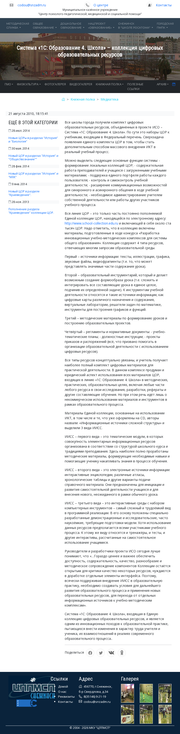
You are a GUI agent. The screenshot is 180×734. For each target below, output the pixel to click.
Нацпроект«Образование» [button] (100, 25)
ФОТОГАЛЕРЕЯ (55, 84)
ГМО (8, 84)
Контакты (164, 5)
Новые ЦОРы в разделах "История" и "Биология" (33, 139)
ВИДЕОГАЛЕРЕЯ (81, 84)
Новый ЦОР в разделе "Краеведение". (24, 193)
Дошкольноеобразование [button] (71, 25)
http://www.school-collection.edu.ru (91, 223)
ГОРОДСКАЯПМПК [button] (165, 25)
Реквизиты (66, 696)
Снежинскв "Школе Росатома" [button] (134, 25)
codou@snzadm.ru (32, 5)
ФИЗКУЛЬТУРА (27, 84)
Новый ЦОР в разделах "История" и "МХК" (33, 175)
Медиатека (109, 99)
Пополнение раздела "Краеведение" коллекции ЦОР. (31, 211)
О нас (62, 691)
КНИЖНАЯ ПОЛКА (108, 84)
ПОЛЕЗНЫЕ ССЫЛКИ (135, 86)
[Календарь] (173, 84)
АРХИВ (161, 84)
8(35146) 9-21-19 (94, 696)
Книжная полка (83, 99)
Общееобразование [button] (44, 25)
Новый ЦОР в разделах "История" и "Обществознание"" (33, 157)
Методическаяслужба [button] (17, 25)
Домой (63, 686)
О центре (101, 5)
